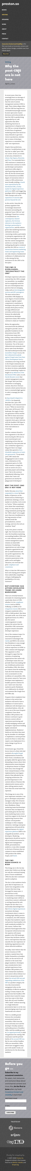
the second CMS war (17, 1039)
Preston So (19, 1158)
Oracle (15, 856)
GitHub (14, 1162)
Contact (5, 39)
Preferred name (11, 1098)
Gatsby (7, 641)
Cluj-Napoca (13, 158)
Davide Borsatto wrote (12, 377)
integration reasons (11, 609)
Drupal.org (15, 1165)
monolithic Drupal (11, 353)
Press (4, 34)
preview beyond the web (13, 200)
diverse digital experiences (16, 909)
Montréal (21, 158)
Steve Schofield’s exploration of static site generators (15, 452)
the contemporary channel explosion (12, 218)
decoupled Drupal (17, 753)
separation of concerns (12, 198)
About (4, 29)
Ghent (7, 158)
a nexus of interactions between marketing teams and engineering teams (15, 249)
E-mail (7, 1106)
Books (4, 10)
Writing (5, 15)
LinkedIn (20, 1162)
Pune (9, 160)
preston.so (10, 4)
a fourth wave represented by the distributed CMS (15, 184)
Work (4, 24)
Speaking (5, 19)
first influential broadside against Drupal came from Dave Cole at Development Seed (15, 357)
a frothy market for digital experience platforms (14, 189)
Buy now (6, 54)
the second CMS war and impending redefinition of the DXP (15, 980)
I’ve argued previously (14, 1032)
